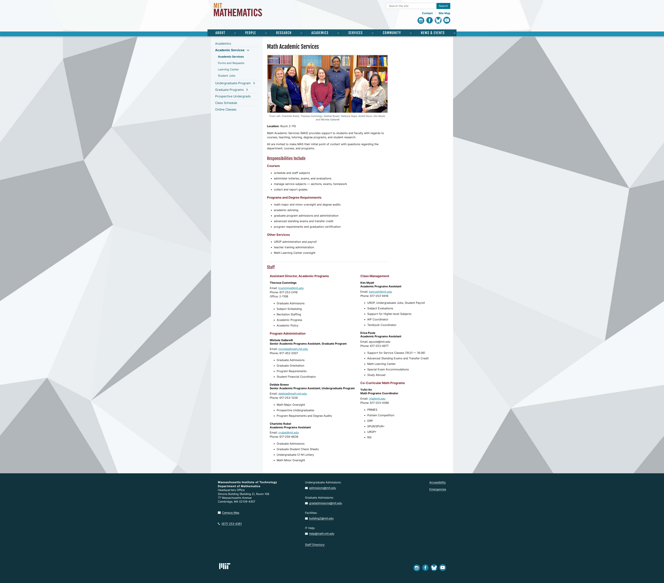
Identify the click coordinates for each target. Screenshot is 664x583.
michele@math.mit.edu (293, 349)
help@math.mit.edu (321, 533)
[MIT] (225, 566)
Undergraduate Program (233, 83)
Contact (427, 13)
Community (392, 33)
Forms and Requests (231, 63)
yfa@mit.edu (377, 398)
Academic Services (230, 50)
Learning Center (228, 69)
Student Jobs (226, 75)
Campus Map (230, 512)
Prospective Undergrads (233, 96)
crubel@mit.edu (288, 432)
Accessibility (437, 482)
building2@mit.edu (321, 518)
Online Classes (225, 109)
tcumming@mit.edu (291, 288)
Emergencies (437, 489)
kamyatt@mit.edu (380, 291)
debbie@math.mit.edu (292, 393)
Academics (320, 33)
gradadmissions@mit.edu (325, 503)
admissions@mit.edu (322, 488)
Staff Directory (315, 544)
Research (284, 33)
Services (355, 33)
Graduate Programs (229, 90)
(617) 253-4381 (232, 523)
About (220, 33)
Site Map (444, 13)
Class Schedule (226, 103)
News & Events (433, 33)
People (250, 33)
